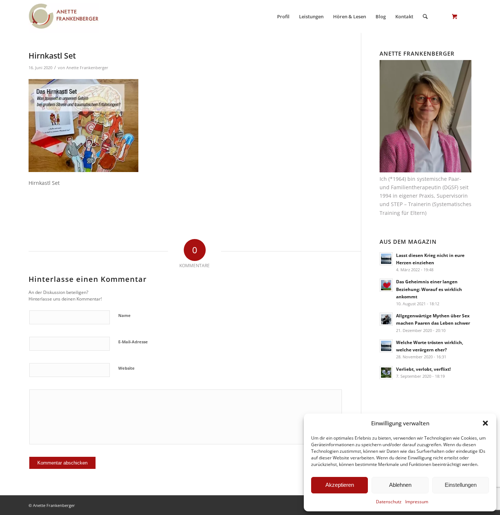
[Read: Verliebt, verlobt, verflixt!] (386, 372)
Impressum (416, 502)
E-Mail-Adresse (133, 341)
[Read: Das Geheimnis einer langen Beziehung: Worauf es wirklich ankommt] (386, 285)
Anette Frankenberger (87, 67)
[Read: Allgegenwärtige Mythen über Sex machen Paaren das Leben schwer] (386, 319)
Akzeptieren (339, 485)
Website (126, 368)
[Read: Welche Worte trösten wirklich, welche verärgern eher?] (386, 345)
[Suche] (425, 16)
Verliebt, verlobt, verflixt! (423, 369)
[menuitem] (283, 16)
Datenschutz (389, 502)
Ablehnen (400, 485)
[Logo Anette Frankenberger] (64, 16)
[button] (485, 423)
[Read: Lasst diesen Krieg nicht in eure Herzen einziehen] (386, 258)
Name (124, 315)
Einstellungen (461, 485)
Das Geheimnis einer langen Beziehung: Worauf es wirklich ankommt (429, 289)
